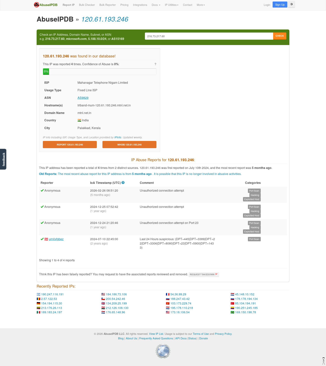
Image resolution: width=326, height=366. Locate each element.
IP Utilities (171, 5)
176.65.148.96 (115, 312)
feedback (3, 159)
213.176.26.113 (51, 308)
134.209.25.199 (116, 303)
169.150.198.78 (245, 312)
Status (192, 338)
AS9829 (83, 97)
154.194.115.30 (51, 303)
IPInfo (117, 137)
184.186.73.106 (116, 294)
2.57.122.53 (49, 298)
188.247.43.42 (180, 298)
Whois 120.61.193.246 (129, 144)
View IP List (156, 334)
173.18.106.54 (180, 312)
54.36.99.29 (178, 294)
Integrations (140, 5)
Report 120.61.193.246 (70, 144)
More (200, 5)
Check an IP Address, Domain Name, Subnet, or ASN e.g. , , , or (82, 36)
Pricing (124, 5)
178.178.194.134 (246, 298)
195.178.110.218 (181, 308)
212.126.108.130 (117, 308)
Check (280, 35)
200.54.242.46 (115, 298)
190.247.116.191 (52, 294)
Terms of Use (201, 334)
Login (267, 5)
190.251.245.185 (246, 308)
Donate (203, 338)
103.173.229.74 (180, 303)
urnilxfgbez (56, 239)
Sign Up (280, 4)
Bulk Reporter (107, 5)
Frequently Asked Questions (156, 338)
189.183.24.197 (51, 312)
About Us (131, 338)
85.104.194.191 (245, 303)
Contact (187, 5)
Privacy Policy (223, 334)
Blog (121, 338)
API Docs (181, 338)
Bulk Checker (87, 5)
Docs (155, 5)
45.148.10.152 (244, 294)
